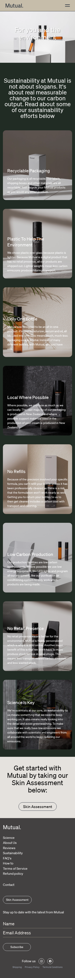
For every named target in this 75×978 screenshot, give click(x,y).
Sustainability (13, 853)
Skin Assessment (37, 806)
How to (8, 863)
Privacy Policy (32, 967)
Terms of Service (15, 868)
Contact (8, 885)
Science (9, 837)
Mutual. (14, 5)
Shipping (17, 967)
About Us (10, 843)
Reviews (9, 848)
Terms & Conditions (52, 967)
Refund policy (13, 873)
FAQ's (7, 858)
